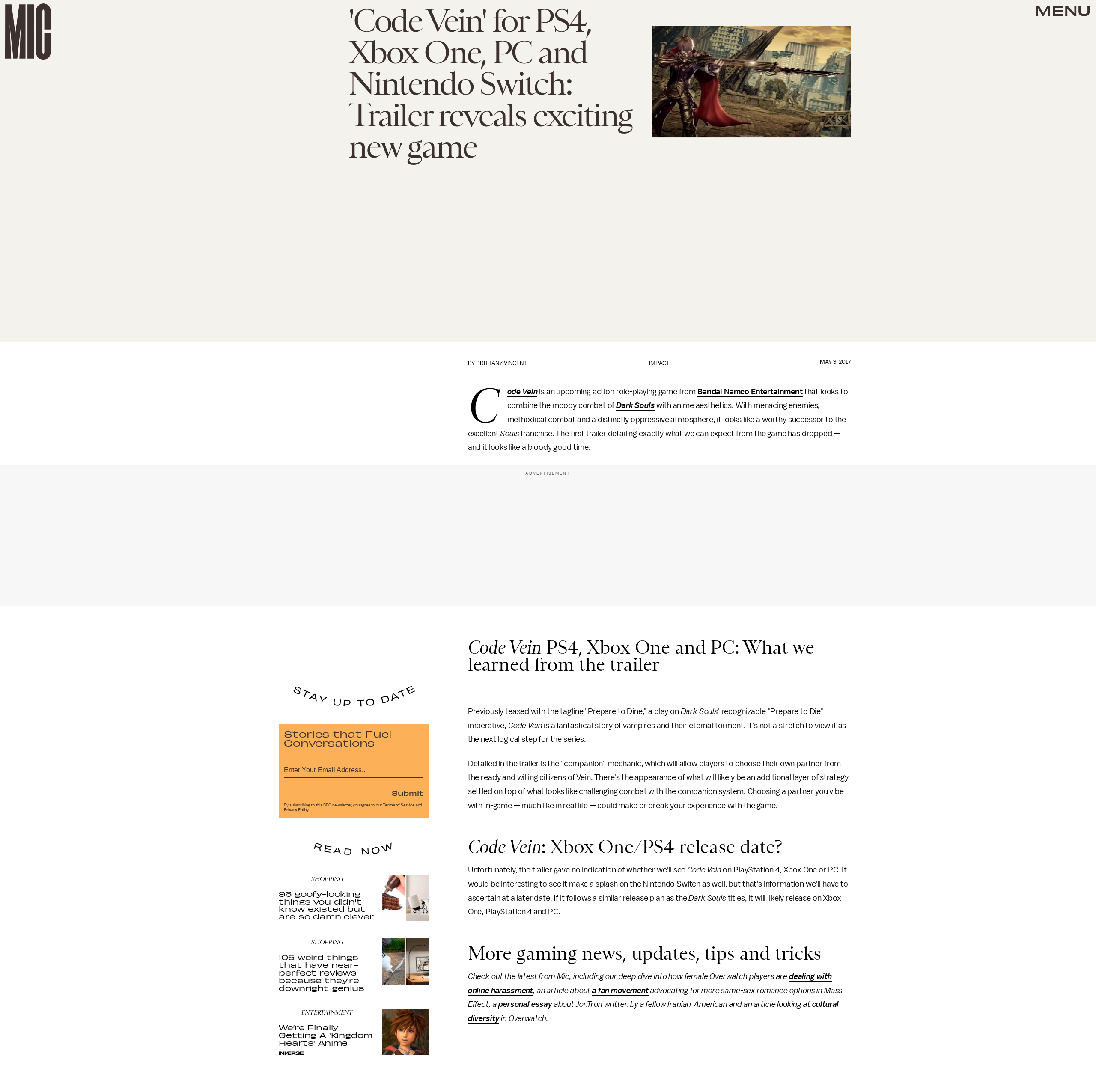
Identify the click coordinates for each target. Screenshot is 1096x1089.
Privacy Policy (296, 810)
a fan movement (620, 990)
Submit (407, 792)
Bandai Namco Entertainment (750, 391)
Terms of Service (398, 805)
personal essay (525, 1004)
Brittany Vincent (501, 363)
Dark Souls (635, 405)
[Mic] (28, 31)
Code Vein (522, 392)
